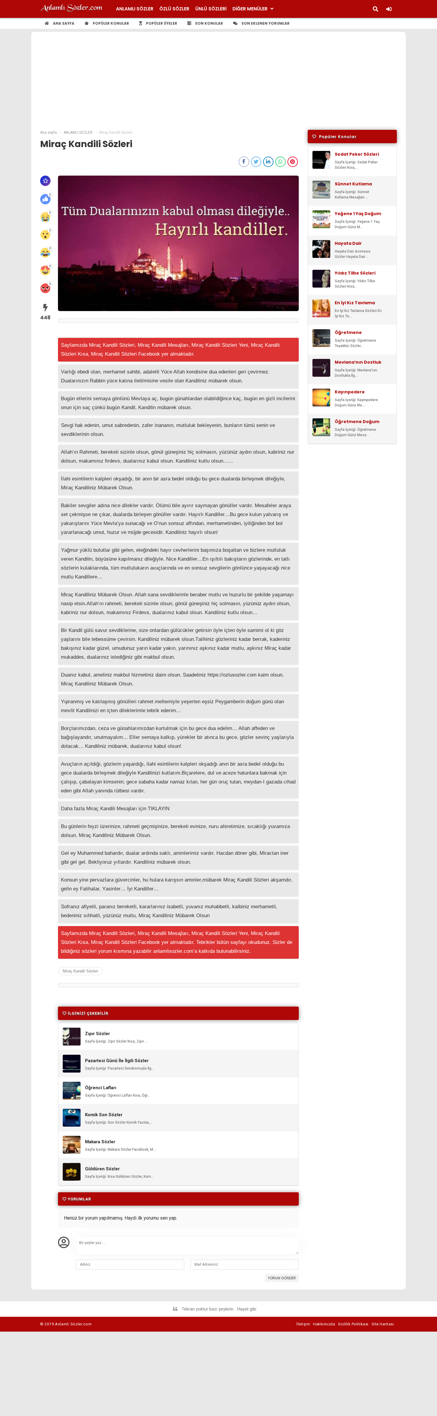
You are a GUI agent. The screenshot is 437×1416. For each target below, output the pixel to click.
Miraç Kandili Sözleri (80, 971)
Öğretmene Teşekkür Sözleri (354, 335)
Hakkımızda (324, 1324)
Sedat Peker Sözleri (357, 154)
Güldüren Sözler (102, 1168)
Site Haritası (383, 1324)
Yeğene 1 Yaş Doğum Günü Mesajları (358, 216)
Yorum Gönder (282, 1278)
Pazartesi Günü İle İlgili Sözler (117, 1060)
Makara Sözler (100, 1141)
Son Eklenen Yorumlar (265, 23)
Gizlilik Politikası (353, 1324)
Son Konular (208, 23)
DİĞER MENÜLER (250, 9)
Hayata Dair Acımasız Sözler (353, 246)
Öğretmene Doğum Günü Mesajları (357, 424)
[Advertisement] (218, 85)
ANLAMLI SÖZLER (134, 9)
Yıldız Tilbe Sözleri (355, 273)
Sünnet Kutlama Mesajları (353, 186)
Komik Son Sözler (103, 1114)
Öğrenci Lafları (100, 1087)
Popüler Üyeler (161, 23)
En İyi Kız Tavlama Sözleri (355, 305)
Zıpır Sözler (97, 1033)
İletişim (303, 1324)
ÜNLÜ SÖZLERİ (211, 9)
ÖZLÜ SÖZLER (174, 9)
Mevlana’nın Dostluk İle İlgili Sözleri (358, 364)
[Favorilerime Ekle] (45, 181)
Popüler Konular (110, 23)
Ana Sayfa (63, 23)
